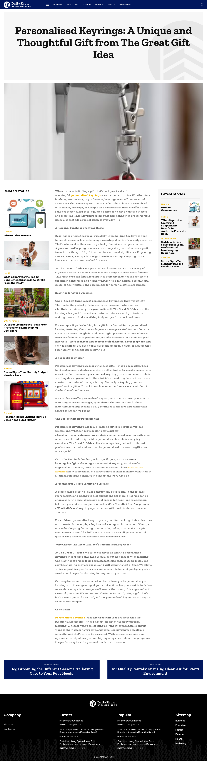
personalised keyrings (86, 195)
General (8, 232)
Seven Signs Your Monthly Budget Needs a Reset (26, 374)
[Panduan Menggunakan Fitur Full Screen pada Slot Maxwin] (26, 395)
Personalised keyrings (70, 617)
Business (8, 368)
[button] (202, 4)
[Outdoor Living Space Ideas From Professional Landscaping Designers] (26, 302)
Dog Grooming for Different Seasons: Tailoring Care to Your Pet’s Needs (51, 671)
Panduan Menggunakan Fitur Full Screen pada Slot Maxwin (25, 418)
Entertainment (11, 321)
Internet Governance (17, 235)
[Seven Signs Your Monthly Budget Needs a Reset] (26, 350)
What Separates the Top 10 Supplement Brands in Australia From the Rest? (24, 280)
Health (7, 273)
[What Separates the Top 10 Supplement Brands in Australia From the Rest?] (26, 255)
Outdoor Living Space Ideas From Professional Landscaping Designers (25, 327)
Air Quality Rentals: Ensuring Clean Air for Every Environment (155, 671)
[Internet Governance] (26, 213)
